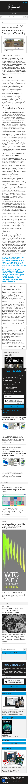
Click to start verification (15, 401)
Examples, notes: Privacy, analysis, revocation (11, 411)
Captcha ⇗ (20, 403)
